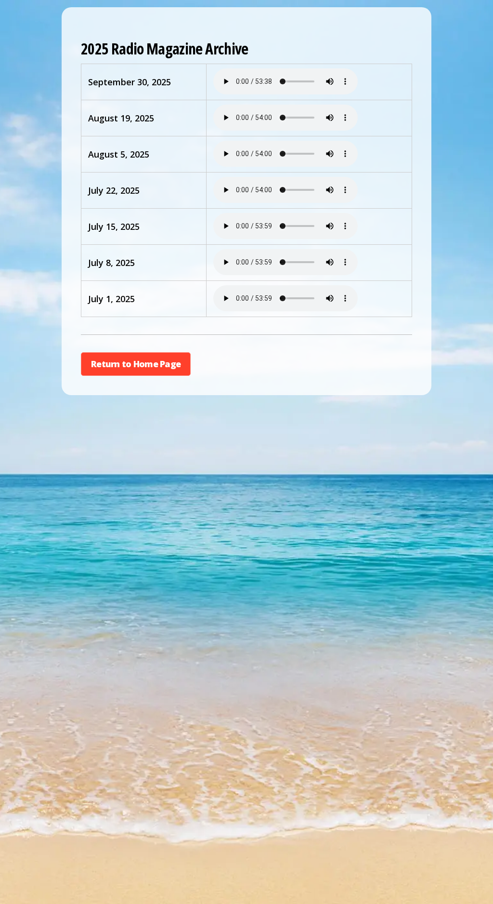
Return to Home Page (136, 364)
